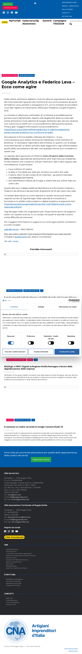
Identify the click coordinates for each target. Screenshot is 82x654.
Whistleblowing (11, 566)
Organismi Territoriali (13, 585)
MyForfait (15, 20)
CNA (6, 545)
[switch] (31, 343)
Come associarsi (11, 600)
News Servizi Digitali (27, 75)
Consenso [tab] (14, 307)
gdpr (10, 241)
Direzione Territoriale (13, 581)
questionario (20, 237)
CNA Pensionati (14, 537)
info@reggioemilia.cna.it (19, 497)
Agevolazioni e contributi (16, 359)
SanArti (47, 20)
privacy (15, 241)
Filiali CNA (9, 598)
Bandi (30, 359)
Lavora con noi (10, 8)
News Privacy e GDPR (10, 75)
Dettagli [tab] (41, 307)
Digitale (10, 420)
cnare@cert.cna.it (14, 495)
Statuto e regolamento (14, 562)
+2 (33, 420)
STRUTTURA (9, 575)
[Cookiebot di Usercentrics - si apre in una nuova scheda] (70, 300)
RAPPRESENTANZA (69, 2)
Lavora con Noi (11, 604)
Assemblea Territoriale (13, 583)
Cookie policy (73, 651)
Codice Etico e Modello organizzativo (19, 553)
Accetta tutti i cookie (67, 352)
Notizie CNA (67, 16)
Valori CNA (9, 564)
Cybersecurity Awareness (30, 22)
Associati (8, 4)
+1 (41, 290)
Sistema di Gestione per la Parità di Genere (21, 555)
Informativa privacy (71, 649)
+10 (36, 359)
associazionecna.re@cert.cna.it (19, 517)
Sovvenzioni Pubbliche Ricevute (17, 560)
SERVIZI (65, 6)
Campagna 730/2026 (59, 22)
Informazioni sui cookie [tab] (68, 307)
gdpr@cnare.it (11, 229)
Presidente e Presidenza (14, 579)
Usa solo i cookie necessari (15, 352)
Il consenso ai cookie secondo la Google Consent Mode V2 (33, 427)
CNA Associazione (12, 549)
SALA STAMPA (67, 9)
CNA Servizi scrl (11, 551)
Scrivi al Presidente (12, 602)
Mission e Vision (11, 558)
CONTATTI (66, 13)
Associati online (41, 459)
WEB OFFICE (74, 6)
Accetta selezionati (41, 352)
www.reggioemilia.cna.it (20, 499)
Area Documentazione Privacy (16, 568)
